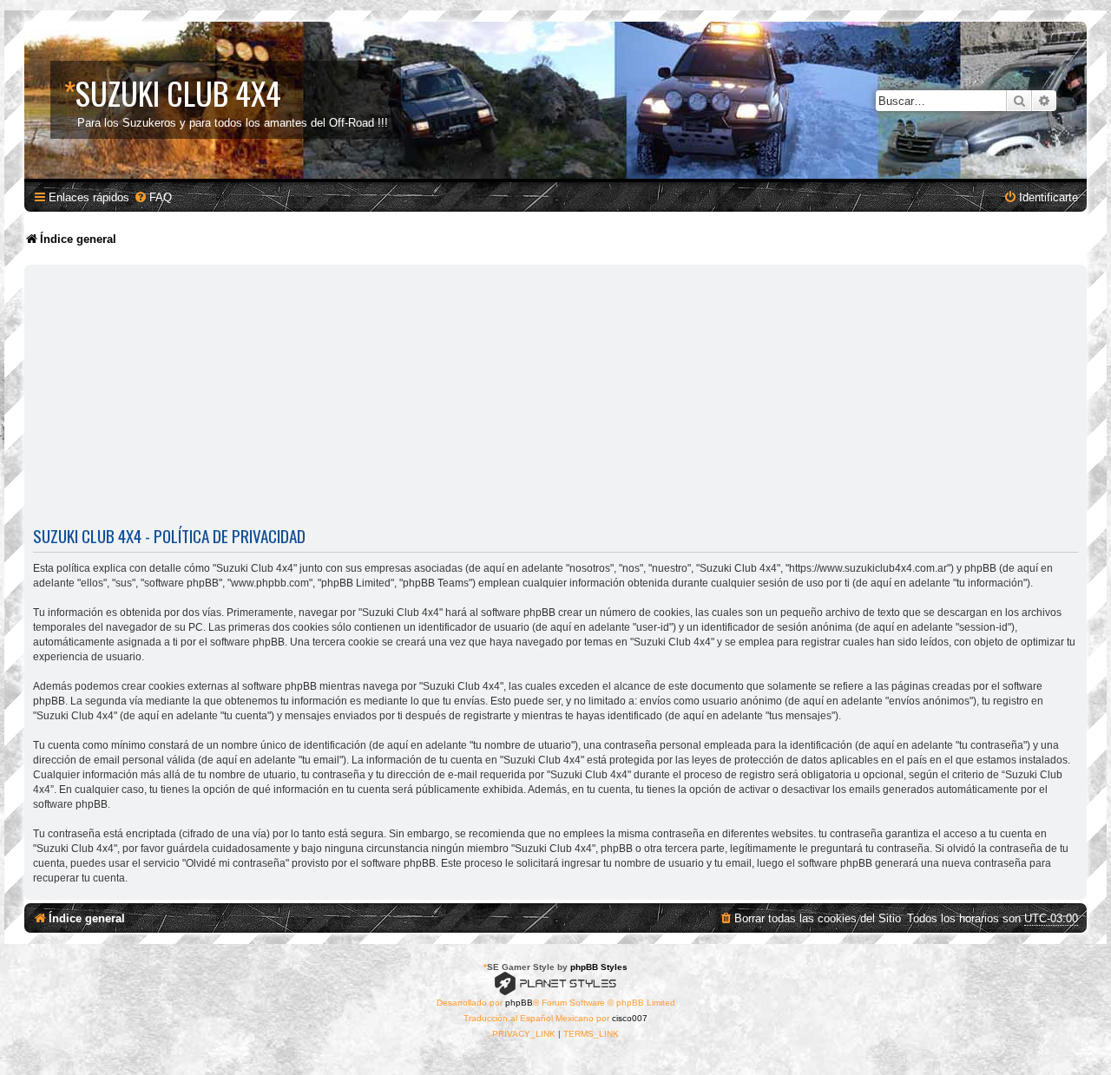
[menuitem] (153, 197)
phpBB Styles (599, 967)
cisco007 (630, 1018)
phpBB (519, 1002)
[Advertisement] (555, 399)
